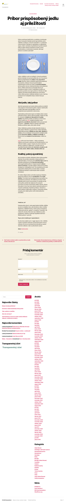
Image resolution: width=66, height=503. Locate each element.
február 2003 (38, 432)
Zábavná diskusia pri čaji (18, 333)
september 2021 (39, 404)
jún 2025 (37, 323)
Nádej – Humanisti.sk (7, 339)
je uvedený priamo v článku (30, 27)
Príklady (37, 467)
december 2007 (39, 428)
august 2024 (38, 341)
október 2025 (38, 316)
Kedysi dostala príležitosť (8, 306)
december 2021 (39, 398)
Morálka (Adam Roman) (41, 460)
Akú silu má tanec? (7, 314)
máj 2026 (37, 304)
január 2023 (38, 375)
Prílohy (36, 469)
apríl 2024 (37, 348)
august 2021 (38, 405)
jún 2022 (37, 387)
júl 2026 (37, 300)
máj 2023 (37, 368)
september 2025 (39, 318)
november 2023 (39, 357)
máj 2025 (37, 325)
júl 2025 (37, 321)
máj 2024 (37, 346)
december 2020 (39, 420)
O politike (37, 462)
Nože (19, 140)
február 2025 (38, 330)
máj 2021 (37, 411)
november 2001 (39, 436)
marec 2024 (38, 350)
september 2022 (39, 382)
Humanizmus (38, 453)
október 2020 (38, 423)
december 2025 (39, 313)
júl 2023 (37, 364)
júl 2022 (37, 386)
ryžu (28, 120)
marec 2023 (38, 371)
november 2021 (39, 400)
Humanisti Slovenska (34, 3)
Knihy (36, 456)
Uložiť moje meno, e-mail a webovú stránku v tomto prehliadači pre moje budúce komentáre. (33, 280)
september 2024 (39, 339)
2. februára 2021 (41, 27)
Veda (36, 474)
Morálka (37, 458)
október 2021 (38, 402)
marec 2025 (38, 329)
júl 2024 (37, 343)
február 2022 (38, 395)
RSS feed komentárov (40, 490)
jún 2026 (37, 302)
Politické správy (39, 465)
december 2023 (39, 355)
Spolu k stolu (24, 229)
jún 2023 (37, 366)
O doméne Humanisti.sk (49, 3)
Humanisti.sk (8, 500)
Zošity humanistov (39, 478)
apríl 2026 (37, 305)
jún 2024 (37, 345)
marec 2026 (38, 307)
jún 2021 (37, 409)
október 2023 (38, 359)
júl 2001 (37, 437)
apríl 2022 (37, 391)
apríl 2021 (37, 412)
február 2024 (38, 352)
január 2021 (38, 418)
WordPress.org (38, 492)
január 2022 (38, 396)
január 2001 (38, 439)
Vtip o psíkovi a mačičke (8, 311)
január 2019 (38, 425)
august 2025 (38, 320)
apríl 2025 (37, 327)
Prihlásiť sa (37, 486)
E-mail (35, 269)
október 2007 (38, 430)
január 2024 (38, 354)
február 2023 (38, 373)
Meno (19, 269)
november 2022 (39, 379)
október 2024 (38, 337)
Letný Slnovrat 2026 (17, 336)
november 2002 (39, 434)
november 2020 (39, 421)
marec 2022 (38, 393)
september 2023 (39, 361)
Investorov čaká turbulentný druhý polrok (12, 308)
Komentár (20, 259)
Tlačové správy (33, 13)
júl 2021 (37, 407)
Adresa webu (20, 274)
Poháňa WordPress (32, 500)
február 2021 (38, 416)
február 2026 (38, 309)
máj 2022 (37, 389)
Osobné (37, 464)
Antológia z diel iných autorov (42, 449)
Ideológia (37, 455)
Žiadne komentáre (33, 29)
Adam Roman (38, 448)
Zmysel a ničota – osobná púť (22, 331)
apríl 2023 (37, 370)
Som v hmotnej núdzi (24, 339)
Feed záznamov (39, 488)
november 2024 (39, 336)
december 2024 (39, 334)
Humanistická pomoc (40, 451)
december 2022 (39, 377)
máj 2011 (37, 427)
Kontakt (41, 3)
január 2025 (38, 332)
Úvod (36, 473)
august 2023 (38, 362)
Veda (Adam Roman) (40, 476)
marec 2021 (38, 414)
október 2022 (38, 380)
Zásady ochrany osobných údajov (52, 5)
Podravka (21, 232)
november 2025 (39, 314)
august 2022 (38, 384)
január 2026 (38, 311)
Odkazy (57, 3)
